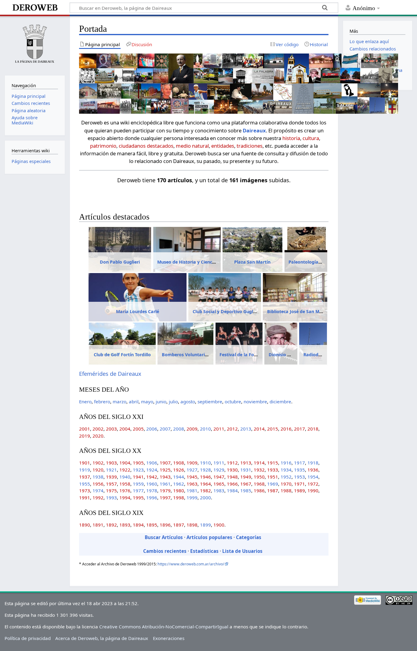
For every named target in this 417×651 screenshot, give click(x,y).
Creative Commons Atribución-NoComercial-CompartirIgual (163, 626)
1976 (124, 490)
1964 (205, 484)
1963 (192, 484)
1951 (272, 477)
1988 (286, 490)
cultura (311, 138)
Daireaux (254, 130)
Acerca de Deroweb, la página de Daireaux (101, 638)
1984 (232, 490)
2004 (124, 429)
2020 (97, 436)
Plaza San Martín (252, 262)
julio (173, 401)
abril (134, 401)
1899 (205, 525)
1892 (111, 525)
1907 (165, 463)
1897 (178, 525)
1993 (111, 497)
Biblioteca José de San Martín (298, 311)
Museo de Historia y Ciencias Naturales (199, 262)
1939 (111, 477)
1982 (205, 490)
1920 (97, 470)
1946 (205, 477)
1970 (286, 484)
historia (291, 138)
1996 (151, 497)
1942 (151, 477)
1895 (151, 525)
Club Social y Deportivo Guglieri (226, 311)
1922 (124, 470)
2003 (111, 429)
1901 (84, 463)
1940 (124, 477)
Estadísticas (204, 551)
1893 (124, 525)
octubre (233, 401)
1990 (312, 490)
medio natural (192, 145)
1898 (192, 525)
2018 (312, 429)
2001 (84, 429)
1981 (192, 490)
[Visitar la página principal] (34, 45)
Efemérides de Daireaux (110, 373)
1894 (138, 525)
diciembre (280, 401)
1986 (259, 490)
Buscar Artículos (164, 537)
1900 (218, 525)
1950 (259, 477)
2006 (151, 429)
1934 (286, 470)
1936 (312, 470)
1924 (151, 470)
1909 (192, 463)
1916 (286, 463)
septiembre (210, 401)
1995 (138, 497)
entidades (222, 145)
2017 (299, 429)
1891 (97, 525)
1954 (312, 477)
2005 (138, 429)
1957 (111, 484)
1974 (97, 490)
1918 (312, 463)
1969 (272, 484)
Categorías (248, 537)
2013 (245, 429)
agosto (187, 401)
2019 (84, 436)
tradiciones (250, 145)
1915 (272, 463)
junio (161, 401)
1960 (151, 484)
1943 (165, 477)
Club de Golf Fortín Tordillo (122, 354)
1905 (138, 463)
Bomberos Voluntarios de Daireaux (199, 354)
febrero (102, 401)
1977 (138, 490)
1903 (111, 463)
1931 (245, 470)
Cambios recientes (165, 551)
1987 (272, 490)
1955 (84, 484)
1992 (97, 497)
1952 (286, 477)
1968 (259, 484)
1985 (245, 490)
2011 (218, 429)
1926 (178, 470)
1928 (205, 470)
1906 (151, 463)
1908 (178, 463)
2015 (272, 429)
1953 (299, 477)
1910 (205, 463)
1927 (192, 470)
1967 (245, 484)
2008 (178, 429)
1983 (218, 490)
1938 (97, 477)
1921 (111, 470)
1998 (178, 497)
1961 (165, 484)
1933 (272, 470)
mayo (147, 401)
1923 (138, 470)
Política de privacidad (28, 638)
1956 (97, 484)
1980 (178, 490)
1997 (165, 497)
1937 (84, 477)
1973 (84, 490)
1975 (111, 490)
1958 (124, 484)
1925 (165, 470)
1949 (245, 477)
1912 (232, 463)
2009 (192, 429)
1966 (232, 484)
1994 (124, 497)
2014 (259, 429)
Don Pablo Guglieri (120, 262)
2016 (286, 429)
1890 (84, 525)
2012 (232, 429)
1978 (151, 490)
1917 (299, 463)
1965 (218, 484)
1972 (312, 484)
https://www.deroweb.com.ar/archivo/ (191, 564)
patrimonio (103, 145)
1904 (124, 463)
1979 (165, 490)
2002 (97, 429)
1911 (218, 463)
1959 (138, 484)
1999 (192, 497)
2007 (165, 429)
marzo (119, 401)
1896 (165, 525)
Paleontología (303, 262)
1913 (245, 463)
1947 (218, 477)
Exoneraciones (168, 638)
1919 (84, 470)
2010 (205, 429)
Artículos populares (209, 537)
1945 (192, 477)
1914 (259, 463)
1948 (232, 477)
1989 (299, 490)
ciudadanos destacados (146, 145)
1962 (178, 484)
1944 (178, 477)
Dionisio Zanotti (286, 354)
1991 (84, 497)
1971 (299, 484)
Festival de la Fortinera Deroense (254, 354)
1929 (218, 470)
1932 (259, 470)
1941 (138, 477)
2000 (205, 497)
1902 (97, 463)
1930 (232, 470)
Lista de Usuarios (242, 551)
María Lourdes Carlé (137, 311)
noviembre (255, 401)
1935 (299, 470)
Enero (85, 401)
